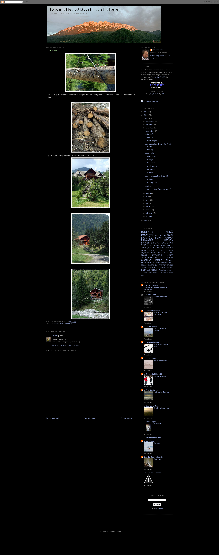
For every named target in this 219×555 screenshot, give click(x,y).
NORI (162, 248)
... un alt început (151, 166)
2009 (146, 220)
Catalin (54, 336)
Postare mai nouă (52, 418)
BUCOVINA (151, 245)
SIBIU (163, 263)
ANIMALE (152, 263)
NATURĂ (168, 240)
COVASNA (170, 270)
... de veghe (149, 153)
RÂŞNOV (163, 272)
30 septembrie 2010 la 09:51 (66, 345)
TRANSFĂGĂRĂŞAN (149, 258)
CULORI (151, 265)
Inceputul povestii (160, 376)
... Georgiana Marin (151, 406)
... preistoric (149, 179)
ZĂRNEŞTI (68, 323)
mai (147, 203)
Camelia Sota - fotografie (153, 457)
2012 (146, 112)
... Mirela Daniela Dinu (152, 438)
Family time (157, 459)
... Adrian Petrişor (151, 285)
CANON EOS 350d (156, 250)
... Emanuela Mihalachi (153, 374)
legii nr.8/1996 (160, 77)
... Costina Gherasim (152, 311)
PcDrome (165, 94)
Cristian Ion (158, 50)
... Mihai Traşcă (150, 422)
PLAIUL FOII (58, 323)
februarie (149, 213)
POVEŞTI (147, 235)
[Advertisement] (75, 411)
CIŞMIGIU (145, 253)
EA (156, 265)
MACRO (170, 245)
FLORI (170, 235)
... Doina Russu (150, 358)
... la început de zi (152, 183)
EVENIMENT (157, 255)
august (148, 193)
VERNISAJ (162, 267)
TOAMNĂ (168, 238)
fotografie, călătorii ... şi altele (84, 9)
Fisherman (157, 443)
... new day (149, 150)
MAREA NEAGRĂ (158, 253)
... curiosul (149, 173)
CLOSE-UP (154, 248)
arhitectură (170, 272)
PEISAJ (170, 250)
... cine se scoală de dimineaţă (156, 176)
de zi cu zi (160, 235)
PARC (158, 263)
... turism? (51, 50)
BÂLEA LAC (145, 270)
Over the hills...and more (162, 408)
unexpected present (160, 297)
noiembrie (149, 125)
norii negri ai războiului (161, 392)
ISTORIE (158, 260)
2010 (146, 118)
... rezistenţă (149, 169)
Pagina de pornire (90, 418)
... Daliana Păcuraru (151, 342)
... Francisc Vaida (150, 390)
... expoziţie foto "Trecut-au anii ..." (158, 189)
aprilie (148, 207)
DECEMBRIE (161, 245)
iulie (147, 197)
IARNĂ (169, 231)
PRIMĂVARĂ (147, 240)
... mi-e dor (149, 137)
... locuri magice (151, 141)
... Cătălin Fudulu (150, 326)
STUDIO (170, 265)
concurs (170, 267)
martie (148, 210)
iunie (148, 200)
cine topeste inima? (160, 360)
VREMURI (145, 263)
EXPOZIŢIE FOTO (150, 243)
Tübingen (169, 260)
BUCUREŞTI (149, 231)
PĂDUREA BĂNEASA (154, 272)
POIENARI (154, 270)
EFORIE (144, 255)
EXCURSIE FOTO (151, 238)
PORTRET (169, 248)
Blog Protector (154, 94)
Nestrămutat (158, 424)
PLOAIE (170, 253)
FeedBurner (160, 509)
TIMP (143, 245)
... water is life (150, 156)
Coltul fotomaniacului (152, 473)
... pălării (148, 186)
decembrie (150, 121)
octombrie (150, 128)
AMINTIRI (169, 258)
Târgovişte (162, 270)
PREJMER (144, 272)
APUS (143, 250)
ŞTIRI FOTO (144, 275)
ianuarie (149, 216)
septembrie (150, 131)
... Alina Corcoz (150, 295)
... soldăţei (149, 160)
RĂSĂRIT (162, 265)
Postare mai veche (128, 418)
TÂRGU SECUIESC (148, 267)
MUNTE (170, 255)
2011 (146, 115)
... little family (150, 163)
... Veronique (149, 441)
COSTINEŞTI (146, 260)
